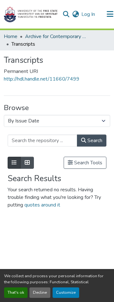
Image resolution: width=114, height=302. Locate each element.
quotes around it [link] (42, 204)
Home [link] (10, 36)
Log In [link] (88, 14)
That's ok (16, 292)
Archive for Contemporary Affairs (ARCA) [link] (56, 36)
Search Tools (87, 162)
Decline (40, 292)
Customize (66, 292)
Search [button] (94, 140)
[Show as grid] (27, 163)
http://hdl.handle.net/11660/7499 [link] (41, 79)
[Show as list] (14, 163)
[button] (30, 14)
